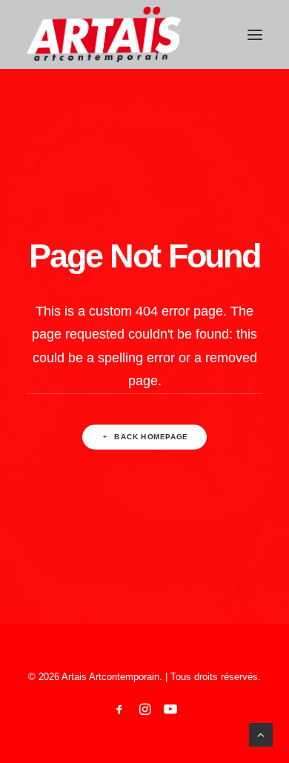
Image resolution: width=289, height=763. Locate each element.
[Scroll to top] (261, 733)
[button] (255, 34)
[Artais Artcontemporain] (104, 34)
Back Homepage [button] (150, 437)
